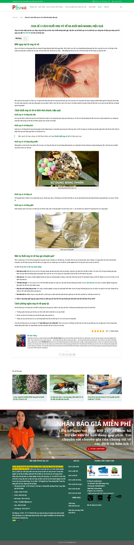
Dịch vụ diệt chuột (73, 466)
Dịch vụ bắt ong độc (74, 489)
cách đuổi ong (90, 283)
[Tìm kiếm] (121, 7)
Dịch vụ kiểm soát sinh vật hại (75, 7)
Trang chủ (33, 7)
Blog (99, 7)
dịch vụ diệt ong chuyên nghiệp (32, 267)
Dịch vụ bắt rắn (73, 475)
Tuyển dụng (71, 503)
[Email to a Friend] (67, 354)
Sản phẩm (92, 7)
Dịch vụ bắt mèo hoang (75, 484)
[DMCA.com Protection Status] (16, 520)
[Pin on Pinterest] (70, 354)
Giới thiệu (41, 7)
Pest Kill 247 (26, 33)
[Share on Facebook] (60, 354)
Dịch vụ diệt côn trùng (54, 7)
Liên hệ (106, 7)
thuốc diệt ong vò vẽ (62, 136)
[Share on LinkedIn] (73, 354)
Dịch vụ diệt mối (73, 471)
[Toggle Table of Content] (24, 38)
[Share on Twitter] (63, 354)
